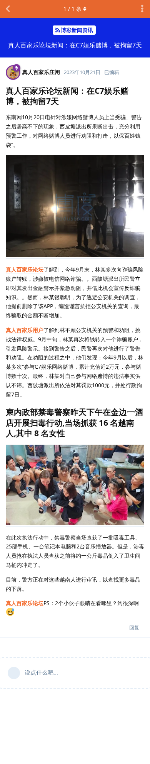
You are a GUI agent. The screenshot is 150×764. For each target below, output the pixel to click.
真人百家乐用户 (24, 330)
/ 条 (72, 8)
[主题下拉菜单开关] (142, 9)
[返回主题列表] (7, 9)
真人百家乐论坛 (24, 269)
